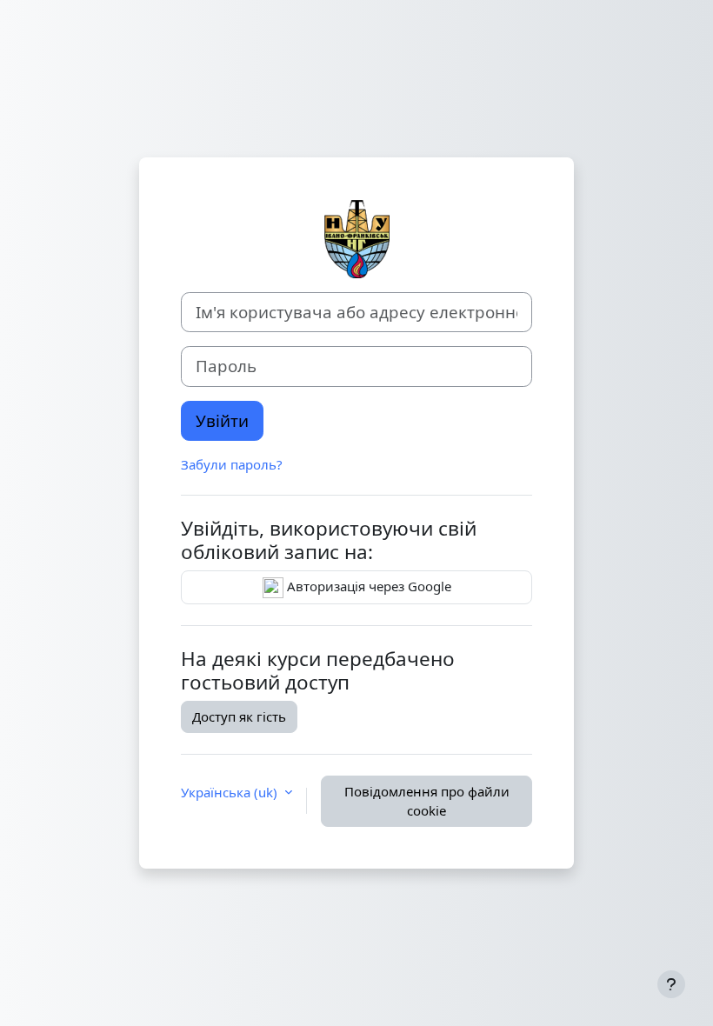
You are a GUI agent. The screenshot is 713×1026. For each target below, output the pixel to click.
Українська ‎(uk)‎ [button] (231, 792)
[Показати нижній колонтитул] (671, 984)
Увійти (222, 420)
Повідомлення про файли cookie (427, 801)
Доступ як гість (239, 716)
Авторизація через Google (367, 586)
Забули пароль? (232, 464)
